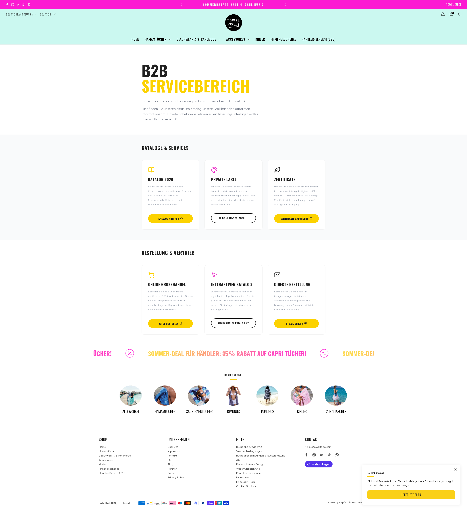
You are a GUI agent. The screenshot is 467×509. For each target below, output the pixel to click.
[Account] (443, 14)
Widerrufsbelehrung (248, 468)
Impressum (174, 451)
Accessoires (235, 39)
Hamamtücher (155, 39)
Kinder (260, 39)
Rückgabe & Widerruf (249, 446)
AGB (239, 460)
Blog (170, 464)
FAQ (170, 460)
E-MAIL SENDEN (294, 323)
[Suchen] (460, 14)
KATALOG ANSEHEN (168, 218)
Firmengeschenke (283, 39)
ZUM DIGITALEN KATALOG (231, 323)
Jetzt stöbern (411, 495)
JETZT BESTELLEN (168, 323)
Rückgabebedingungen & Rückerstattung (260, 455)
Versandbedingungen (249, 451)
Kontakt (172, 455)
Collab (171, 473)
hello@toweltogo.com (318, 446)
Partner (172, 468)
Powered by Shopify (337, 502)
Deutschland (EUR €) (19, 14)
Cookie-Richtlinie (246, 486)
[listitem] (233, 4)
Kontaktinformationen (249, 473)
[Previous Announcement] (181, 4)
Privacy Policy (176, 477)
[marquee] (233, 353)
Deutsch (45, 14)
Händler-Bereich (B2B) (318, 39)
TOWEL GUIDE (454, 4)
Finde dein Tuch (245, 481)
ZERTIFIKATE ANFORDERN (294, 218)
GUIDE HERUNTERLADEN (231, 218)
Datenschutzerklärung (249, 464)
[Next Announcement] (285, 4)
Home (135, 39)
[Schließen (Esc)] (455, 470)
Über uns (173, 446)
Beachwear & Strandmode (196, 39)
